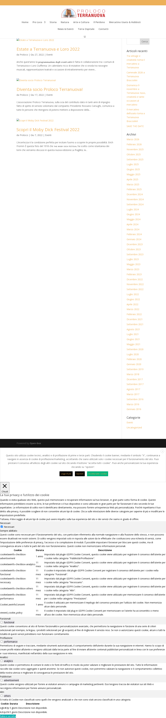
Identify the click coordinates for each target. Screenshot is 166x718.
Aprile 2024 (132, 224)
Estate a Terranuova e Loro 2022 (48, 49)
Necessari (9, 526)
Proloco (24, 54)
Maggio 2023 (133, 264)
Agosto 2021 (133, 329)
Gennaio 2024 (134, 239)
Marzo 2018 (133, 374)
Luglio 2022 (133, 294)
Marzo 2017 (133, 394)
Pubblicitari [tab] (5, 676)
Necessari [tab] (5, 523)
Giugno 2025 (133, 169)
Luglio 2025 (133, 164)
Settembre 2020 (135, 349)
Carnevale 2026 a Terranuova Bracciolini (136, 76)
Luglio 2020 (133, 354)
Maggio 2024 (133, 219)
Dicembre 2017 (135, 379)
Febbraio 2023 (134, 274)
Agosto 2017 (133, 389)
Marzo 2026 (133, 139)
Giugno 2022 (133, 299)
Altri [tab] (2, 691)
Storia (53, 22)
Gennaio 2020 (134, 364)
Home (25, 22)
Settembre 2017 (135, 384)
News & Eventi (66, 29)
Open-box (35, 443)
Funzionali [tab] (5, 618)
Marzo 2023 (133, 269)
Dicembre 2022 (135, 279)
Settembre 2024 (135, 204)
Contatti (103, 29)
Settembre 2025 (135, 159)
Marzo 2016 (133, 404)
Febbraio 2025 (134, 189)
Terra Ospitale (86, 29)
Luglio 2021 (133, 334)
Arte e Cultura (81, 22)
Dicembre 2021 (135, 319)
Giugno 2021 (133, 339)
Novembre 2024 (135, 199)
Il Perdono (99, 22)
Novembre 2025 (135, 149)
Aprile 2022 (132, 304)
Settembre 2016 (135, 399)
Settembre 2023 (135, 254)
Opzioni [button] (79, 473)
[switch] (2, 622)
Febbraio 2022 (134, 314)
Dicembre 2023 (135, 244)
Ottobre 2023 (134, 249)
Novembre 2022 (135, 284)
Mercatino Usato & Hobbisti (125, 22)
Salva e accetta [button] (8, 716)
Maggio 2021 (133, 344)
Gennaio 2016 (134, 409)
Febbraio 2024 (134, 234)
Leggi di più (66, 473)
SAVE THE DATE (135, 126)
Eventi (49, 54)
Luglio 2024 (133, 209)
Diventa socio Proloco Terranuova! (50, 89)
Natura (65, 22)
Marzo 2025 (133, 184)
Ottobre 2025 (134, 154)
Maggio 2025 (133, 174)
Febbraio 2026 (134, 144)
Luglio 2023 (133, 259)
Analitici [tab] (4, 657)
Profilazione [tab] (6, 637)
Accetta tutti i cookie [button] (97, 473)
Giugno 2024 (133, 214)
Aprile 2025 (132, 179)
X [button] (162, 451)
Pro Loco (37, 22)
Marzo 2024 (133, 229)
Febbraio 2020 (134, 359)
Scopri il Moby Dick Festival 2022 (48, 129)
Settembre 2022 (135, 289)
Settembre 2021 (135, 324)
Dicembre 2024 (135, 194)
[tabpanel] (83, 575)
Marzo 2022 (133, 309)
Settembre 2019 (135, 369)
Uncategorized (134, 427)
